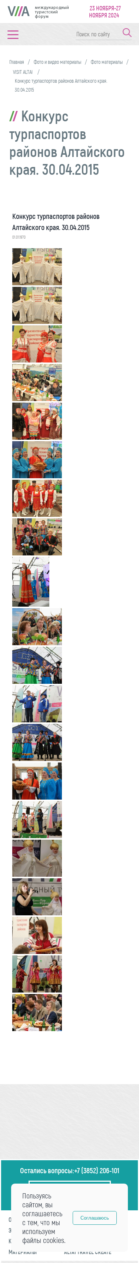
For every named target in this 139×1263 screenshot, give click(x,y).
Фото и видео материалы (57, 62)
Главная (16, 62)
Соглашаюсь (94, 1218)
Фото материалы (107, 62)
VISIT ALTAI (23, 72)
